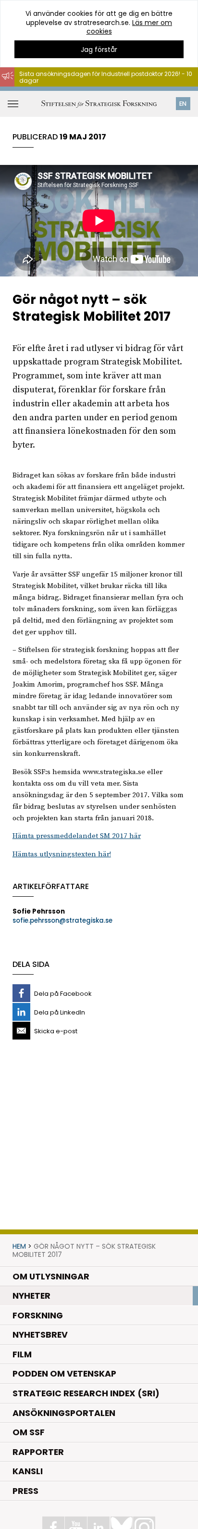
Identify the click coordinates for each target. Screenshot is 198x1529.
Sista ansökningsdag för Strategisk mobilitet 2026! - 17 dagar (99, 91)
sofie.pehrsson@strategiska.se (62, 920)
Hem (19, 1246)
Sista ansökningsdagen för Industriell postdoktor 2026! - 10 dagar (105, 77)
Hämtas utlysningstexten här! (61, 854)
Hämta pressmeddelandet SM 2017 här (76, 835)
